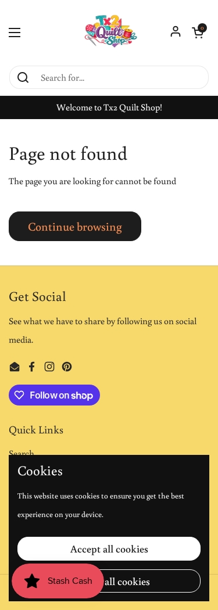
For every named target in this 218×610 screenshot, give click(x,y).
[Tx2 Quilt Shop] (109, 32)
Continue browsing (75, 226)
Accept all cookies (109, 548)
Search (21, 453)
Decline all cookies (109, 581)
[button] (197, 32)
